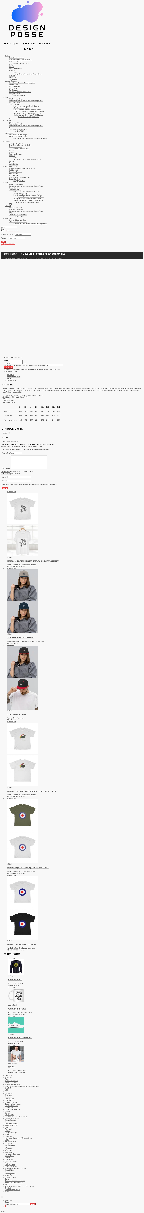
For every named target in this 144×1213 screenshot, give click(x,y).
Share (7, 1172)
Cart (6, 1090)
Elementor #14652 (11, 1124)
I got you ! (11, 1067)
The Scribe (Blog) (15, 104)
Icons (7, 1140)
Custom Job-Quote (16, 124)
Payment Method (11, 1161)
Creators (24, 369)
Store (7, 1179)
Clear (24, 363)
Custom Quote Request (13, 1109)
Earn (6, 1122)
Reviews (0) (10, 378)
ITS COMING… (9, 1143)
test (6, 1184)
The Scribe (8, 1188)
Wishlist (7, 1192)
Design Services (14, 94)
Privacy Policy (10, 1165)
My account (9, 133)
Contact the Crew (15, 122)
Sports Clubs (13, 88)
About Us (8, 1079)
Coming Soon (9, 1099)
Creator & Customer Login (18, 135)
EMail (15, 371)
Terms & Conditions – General (15, 1181)
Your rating (6, 453)
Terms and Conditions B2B (18, 129)
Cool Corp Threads (15, 69)
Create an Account (12, 231)
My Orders (8, 1152)
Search (7, 1202)
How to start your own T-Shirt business (26, 106)
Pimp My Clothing (19, 95)
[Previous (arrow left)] (2, 1211)
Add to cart (8, 367)
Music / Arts (13, 77)
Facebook (11, 371)
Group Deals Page (11, 1133)
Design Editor (9, 1115)
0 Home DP (9, 1075)
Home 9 (7, 1134)
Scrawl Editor (9, 1170)
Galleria (7, 56)
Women (41, 369)
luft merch (49, 369)
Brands (11, 67)
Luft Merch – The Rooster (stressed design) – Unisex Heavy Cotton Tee (31, 791)
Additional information (13, 377)
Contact (8, 120)
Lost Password (10, 1145)
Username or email (7, 234)
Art (9, 1012)
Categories (9, 1093)
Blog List (8, 1088)
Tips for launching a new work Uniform (31, 111)
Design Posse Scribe (12, 1118)
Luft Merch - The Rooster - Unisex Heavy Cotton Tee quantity (25, 365)
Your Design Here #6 (15, 980)
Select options (11, 492)
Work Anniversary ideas (21, 108)
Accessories (11, 641)
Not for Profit (13, 85)
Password (4, 238)
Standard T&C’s (18, 131)
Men (29, 369)
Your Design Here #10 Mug (17, 1009)
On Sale (11, 65)
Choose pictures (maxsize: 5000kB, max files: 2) (17, 471)
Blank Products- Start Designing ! (20, 60)
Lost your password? (8, 244)
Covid (15, 72)
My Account (9, 1149)
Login (3, 242)
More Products (11, 380)
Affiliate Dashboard (11, 1081)
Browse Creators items (21, 63)
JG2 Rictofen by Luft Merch (16, 714)
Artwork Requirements (13, 1084)
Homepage (8, 1136)
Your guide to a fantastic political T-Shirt (27, 74)
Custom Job (9, 1108)
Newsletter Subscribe (12, 1154)
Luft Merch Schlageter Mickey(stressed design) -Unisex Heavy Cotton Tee (33, 561)
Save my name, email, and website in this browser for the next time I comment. (30, 485)
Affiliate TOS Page (11, 1083)
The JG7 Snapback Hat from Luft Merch (20, 638)
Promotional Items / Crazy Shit (20, 92)
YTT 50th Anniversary (16, 58)
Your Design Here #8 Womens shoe (20, 1038)
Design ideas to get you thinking (28, 117)
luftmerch (57, 369)
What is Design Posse (16, 99)
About (7, 97)
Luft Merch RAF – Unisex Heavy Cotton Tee (21, 944)
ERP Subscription (11, 1125)
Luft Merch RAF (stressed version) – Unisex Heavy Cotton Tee (28, 868)
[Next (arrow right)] (4, 1211)
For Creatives (13, 90)
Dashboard (8, 1111)
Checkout (8, 1095)
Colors (6, 361)
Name (4, 477)
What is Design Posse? (12, 1190)
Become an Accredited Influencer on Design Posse (26, 101)
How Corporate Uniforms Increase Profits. (27, 110)
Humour (12, 76)
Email (4, 481)
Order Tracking (10, 1159)
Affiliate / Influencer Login (18, 136)
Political (12, 70)
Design (7, 1113)
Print (6, 1163)
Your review (6, 468)
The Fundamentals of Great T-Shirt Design (28, 115)
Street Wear (13, 79)
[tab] (74, 375)
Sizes (6, 363)
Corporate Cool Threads (13, 1104)
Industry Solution (11, 81)
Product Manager (11, 1167)
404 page (8, 1077)
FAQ (10, 119)
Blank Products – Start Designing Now (22, 83)
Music (29, 641)
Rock (33, 641)
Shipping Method (10, 1174)
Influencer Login (10, 1142)
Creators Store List (15, 61)
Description (10, 375)
